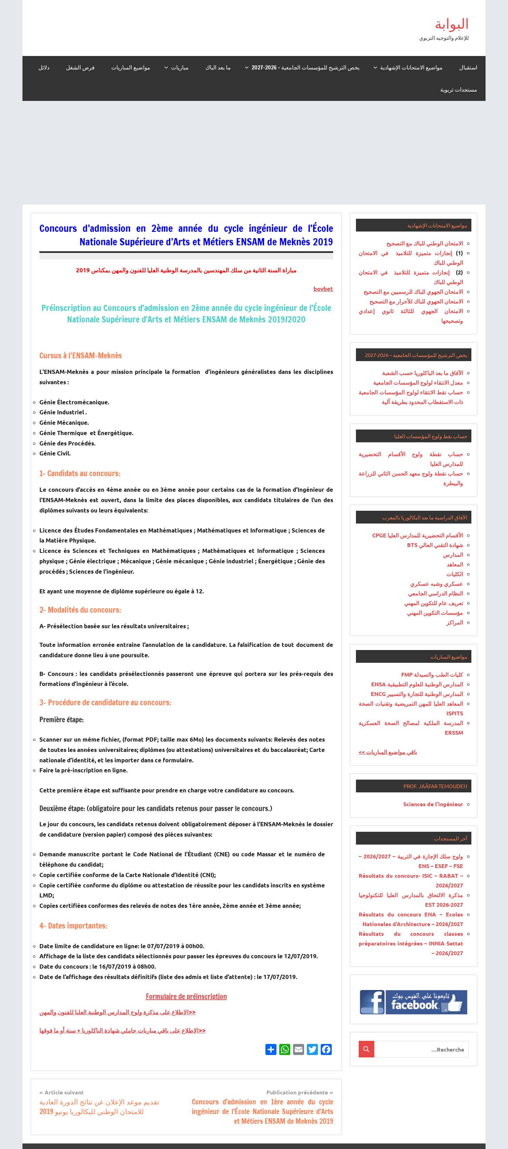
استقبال (468, 67)
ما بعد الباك (218, 67)
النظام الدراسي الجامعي (435, 593)
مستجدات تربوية (458, 89)
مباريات (180, 67)
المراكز (454, 622)
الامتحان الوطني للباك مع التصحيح (424, 243)
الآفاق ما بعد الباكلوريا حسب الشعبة (422, 372)
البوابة (452, 23)
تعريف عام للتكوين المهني (433, 602)
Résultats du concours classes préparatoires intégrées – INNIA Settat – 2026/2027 (411, 943)
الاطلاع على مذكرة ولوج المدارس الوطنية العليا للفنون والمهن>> (117, 1012)
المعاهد (455, 564)
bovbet (323, 288)
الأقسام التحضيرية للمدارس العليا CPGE (417, 535)
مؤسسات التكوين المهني (435, 612)
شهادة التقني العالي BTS (435, 544)
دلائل (43, 67)
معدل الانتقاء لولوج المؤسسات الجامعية (418, 382)
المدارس (453, 554)
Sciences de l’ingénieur (433, 804)
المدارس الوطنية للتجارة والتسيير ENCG (417, 693)
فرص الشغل (80, 67)
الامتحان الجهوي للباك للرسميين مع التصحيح (413, 291)
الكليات (454, 573)
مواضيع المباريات (130, 67)
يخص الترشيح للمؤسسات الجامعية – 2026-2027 (305, 67)
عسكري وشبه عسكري (436, 583)
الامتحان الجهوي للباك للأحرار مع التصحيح (416, 301)
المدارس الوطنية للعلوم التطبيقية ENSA (417, 684)
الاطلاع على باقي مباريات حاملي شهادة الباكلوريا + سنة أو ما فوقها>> (122, 1030)
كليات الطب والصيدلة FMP (432, 674)
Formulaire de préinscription (186, 996)
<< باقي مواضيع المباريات (388, 751)
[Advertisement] (254, 152)
